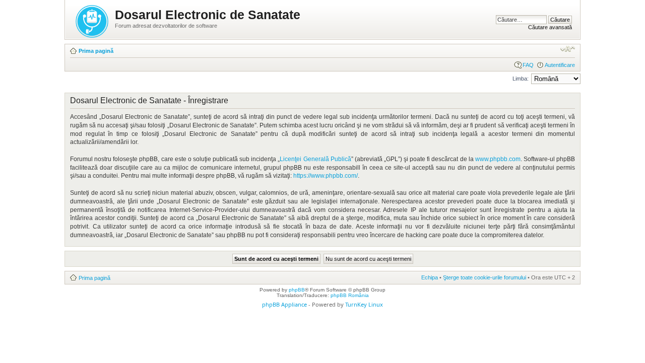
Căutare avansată (550, 27)
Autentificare (560, 65)
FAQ (528, 65)
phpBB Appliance (284, 304)
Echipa (429, 277)
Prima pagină (96, 51)
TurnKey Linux (364, 304)
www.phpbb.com (498, 159)
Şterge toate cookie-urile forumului (484, 277)
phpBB (297, 290)
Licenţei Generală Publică (315, 159)
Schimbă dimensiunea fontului (567, 48)
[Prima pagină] (93, 19)
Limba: (520, 79)
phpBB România (350, 295)
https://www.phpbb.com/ (325, 175)
